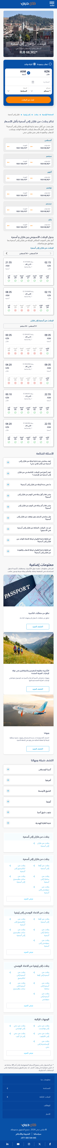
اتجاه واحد (28, 64)
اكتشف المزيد (37, 626)
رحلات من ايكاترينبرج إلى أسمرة (19, 868)
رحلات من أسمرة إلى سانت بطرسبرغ (19, 986)
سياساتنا (37, 1133)
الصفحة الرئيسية (48, 114)
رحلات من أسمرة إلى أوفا (43, 974)
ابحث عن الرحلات (28, 99)
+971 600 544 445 (28, 1138)
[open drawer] (52, 3)
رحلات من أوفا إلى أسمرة (43, 867)
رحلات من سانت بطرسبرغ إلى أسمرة (19, 879)
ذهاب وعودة (42, 64)
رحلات (36, 114)
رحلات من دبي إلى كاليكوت (43, 1035)
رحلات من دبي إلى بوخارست (43, 1027)
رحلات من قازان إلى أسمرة (43, 844)
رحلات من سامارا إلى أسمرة (45, 879)
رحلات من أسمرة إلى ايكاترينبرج (21, 975)
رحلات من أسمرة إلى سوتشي (45, 996)
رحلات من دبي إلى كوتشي (19, 1027)
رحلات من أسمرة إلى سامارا (45, 986)
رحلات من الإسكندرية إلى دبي (43, 1044)
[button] (28, 462)
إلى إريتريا (26, 114)
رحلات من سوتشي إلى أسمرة (44, 889)
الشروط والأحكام (23, 1133)
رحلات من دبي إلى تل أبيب (19, 1035)
